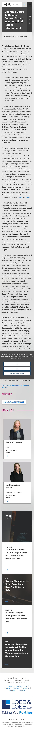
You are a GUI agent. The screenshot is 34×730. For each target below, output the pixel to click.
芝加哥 (24, 678)
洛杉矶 (9, 678)
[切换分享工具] (29, 20)
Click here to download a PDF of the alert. (15, 386)
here (20, 197)
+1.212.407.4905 (11, 450)
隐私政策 (26, 688)
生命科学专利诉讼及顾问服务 (13, 402)
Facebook (19, 686)
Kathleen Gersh (13, 485)
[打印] (29, 23)
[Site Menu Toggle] (29, 4)
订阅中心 (22, 690)
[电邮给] (29, 16)
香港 (25, 682)
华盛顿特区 (17, 680)
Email (8, 452)
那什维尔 (7, 680)
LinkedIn (9, 686)
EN (13, 4)
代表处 (18, 682)
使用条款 (12, 690)
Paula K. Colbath (14, 442)
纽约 (16, 678)
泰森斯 (10, 682)
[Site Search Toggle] (24, 4)
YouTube (7, 688)
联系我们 (16, 688)
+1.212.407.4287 (11, 495)
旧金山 (27, 680)
